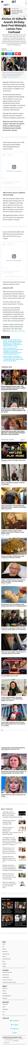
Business (5, 951)
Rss (15, 1033)
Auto (3, 961)
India (3, 944)
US (3, 946)
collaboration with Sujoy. (17, 331)
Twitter (15, 1025)
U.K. (3, 1011)
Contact (4, 998)
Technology (5, 954)
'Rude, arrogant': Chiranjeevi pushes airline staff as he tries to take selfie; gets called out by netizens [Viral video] (13, 359)
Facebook (15, 1020)
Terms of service (7, 979)
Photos (4, 963)
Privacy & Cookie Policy (9, 982)
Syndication (5, 977)
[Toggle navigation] (2, 2)
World (4, 949)
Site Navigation (6, 995)
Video (4, 966)
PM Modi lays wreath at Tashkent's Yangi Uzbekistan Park (8, 822)
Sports (4, 956)
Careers (4, 993)
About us (4, 988)
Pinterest (15, 1029)
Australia (5, 1004)
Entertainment (6, 959)
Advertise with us (7, 972)
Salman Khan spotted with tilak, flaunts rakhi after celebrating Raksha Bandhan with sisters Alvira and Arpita (13, 433)
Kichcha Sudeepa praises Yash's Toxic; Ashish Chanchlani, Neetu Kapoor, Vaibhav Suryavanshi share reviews (13, 388)
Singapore (5, 1009)
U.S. (3, 1014)
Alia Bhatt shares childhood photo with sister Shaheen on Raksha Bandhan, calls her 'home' (13, 410)
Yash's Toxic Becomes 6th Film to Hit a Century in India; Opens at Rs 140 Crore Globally (20, 925)
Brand (4, 990)
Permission (5, 974)
